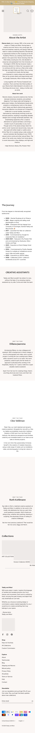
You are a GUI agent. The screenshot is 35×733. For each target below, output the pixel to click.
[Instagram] (7, 634)
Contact (4, 682)
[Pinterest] (12, 634)
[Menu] (3, 11)
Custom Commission (8, 648)
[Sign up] (32, 701)
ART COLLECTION (8, 556)
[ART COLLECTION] (8, 547)
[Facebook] (3, 634)
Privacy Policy (6, 671)
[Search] (28, 11)
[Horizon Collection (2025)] (22, 550)
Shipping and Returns (8, 665)
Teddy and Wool (10, 725)
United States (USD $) (8, 721)
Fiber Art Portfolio (7, 643)
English (21, 721)
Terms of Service (7, 676)
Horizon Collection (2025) (22, 562)
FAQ (3, 679)
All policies (5, 674)
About (4, 657)
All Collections (6, 645)
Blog (3, 663)
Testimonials (6, 660)
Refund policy (6, 668)
